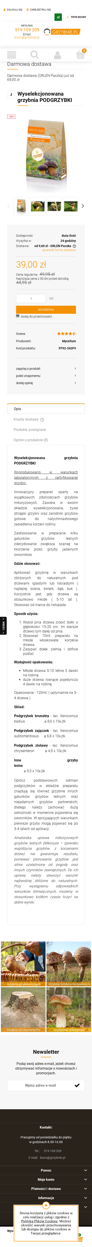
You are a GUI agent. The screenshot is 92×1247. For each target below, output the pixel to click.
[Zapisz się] (77, 1085)
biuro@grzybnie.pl (27, 37)
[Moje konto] (57, 54)
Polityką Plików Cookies (39, 1221)
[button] (11, 54)
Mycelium (69, 341)
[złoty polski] (58, 17)
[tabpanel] (46, 684)
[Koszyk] (80, 54)
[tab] (46, 408)
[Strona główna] (62, 32)
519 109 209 (27, 29)
